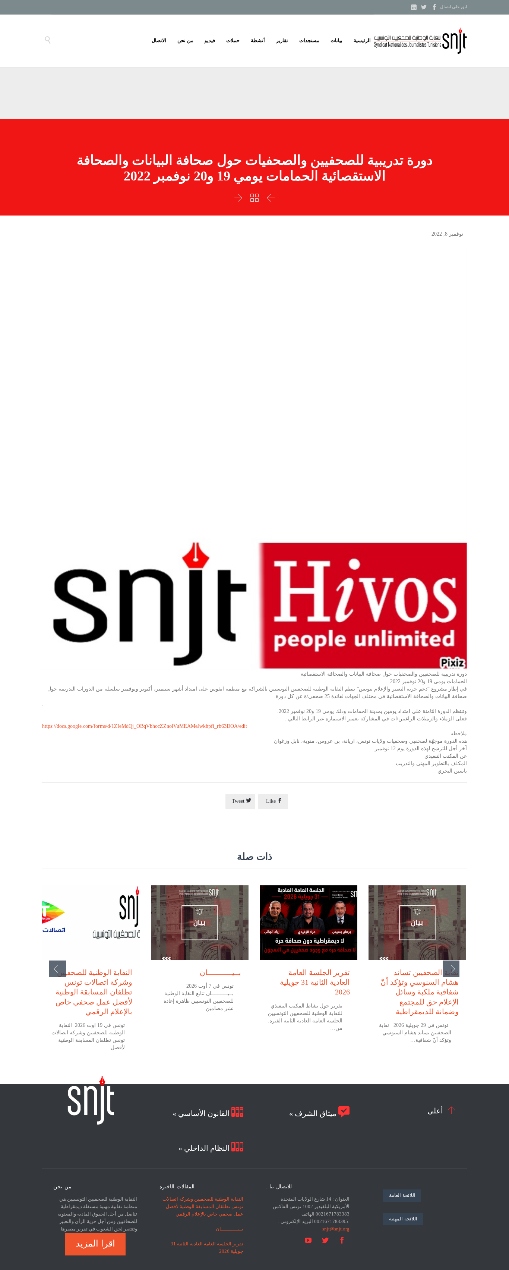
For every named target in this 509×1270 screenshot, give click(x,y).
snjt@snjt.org (336, 1229)
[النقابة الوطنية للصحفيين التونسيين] (420, 41)
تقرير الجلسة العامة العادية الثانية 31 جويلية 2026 (315, 982)
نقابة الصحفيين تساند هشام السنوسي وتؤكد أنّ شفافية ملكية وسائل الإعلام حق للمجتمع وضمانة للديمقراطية (419, 992)
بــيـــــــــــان (220, 972)
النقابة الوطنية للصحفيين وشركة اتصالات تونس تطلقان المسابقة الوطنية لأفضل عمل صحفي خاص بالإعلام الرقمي (94, 992)
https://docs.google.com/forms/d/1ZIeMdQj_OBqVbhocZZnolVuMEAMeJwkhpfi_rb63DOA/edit (144, 726)
